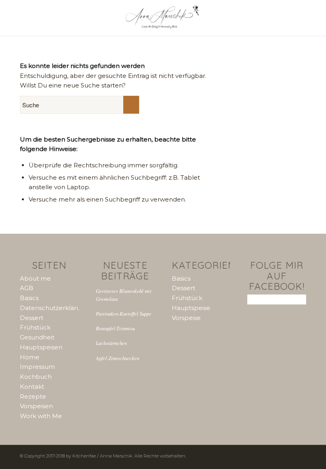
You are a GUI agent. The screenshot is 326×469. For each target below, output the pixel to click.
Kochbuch (36, 376)
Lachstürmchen (111, 342)
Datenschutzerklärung (54, 308)
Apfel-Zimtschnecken (117, 358)
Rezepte (33, 396)
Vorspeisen (36, 406)
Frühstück (35, 327)
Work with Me (41, 416)
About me (35, 278)
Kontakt (32, 386)
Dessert (31, 318)
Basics (29, 298)
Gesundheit (37, 337)
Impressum (37, 366)
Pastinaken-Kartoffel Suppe (123, 313)
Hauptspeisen (41, 347)
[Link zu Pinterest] (268, 455)
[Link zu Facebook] (280, 455)
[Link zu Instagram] (256, 455)
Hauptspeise (191, 308)
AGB (26, 288)
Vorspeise (186, 318)
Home (29, 357)
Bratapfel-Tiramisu (115, 328)
